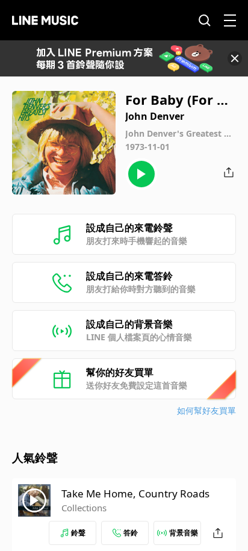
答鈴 (130, 533)
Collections (84, 508)
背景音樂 (183, 533)
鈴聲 (78, 533)
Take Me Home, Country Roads (135, 493)
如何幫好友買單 (206, 410)
